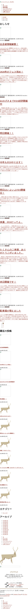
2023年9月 (5, 531)
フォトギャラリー (7, 541)
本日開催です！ (8, 282)
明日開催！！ (7, 133)
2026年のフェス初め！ (11, 72)
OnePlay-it (21, 584)
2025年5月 (5, 523)
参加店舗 (5, 539)
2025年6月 (5, 522)
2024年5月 (5, 526)
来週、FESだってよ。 (11, 222)
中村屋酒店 (18, 585)
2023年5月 (5, 534)
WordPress (8, 594)
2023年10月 (6, 529)
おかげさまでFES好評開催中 (7, 381)
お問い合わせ (6, 544)
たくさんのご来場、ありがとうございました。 (12, 467)
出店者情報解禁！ (9, 44)
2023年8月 (5, 532)
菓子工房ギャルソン (12, 584)
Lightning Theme (17, 594)
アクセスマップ (7, 542)
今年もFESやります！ (11, 162)
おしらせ (7, 40)
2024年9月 (5, 525)
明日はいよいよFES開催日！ (7, 433)
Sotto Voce (12, 585)
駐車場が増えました (10, 310)
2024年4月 (5, 528)
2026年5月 (5, 520)
